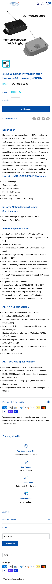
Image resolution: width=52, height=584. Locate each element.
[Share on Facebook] (34, 118)
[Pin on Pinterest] (38, 118)
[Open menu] (3, 4)
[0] (47, 3)
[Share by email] (48, 118)
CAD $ (6, 555)
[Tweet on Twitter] (43, 118)
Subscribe (10, 543)
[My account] (42, 4)
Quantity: (6, 100)
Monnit (5, 84)
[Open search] (38, 4)
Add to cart (26, 109)
